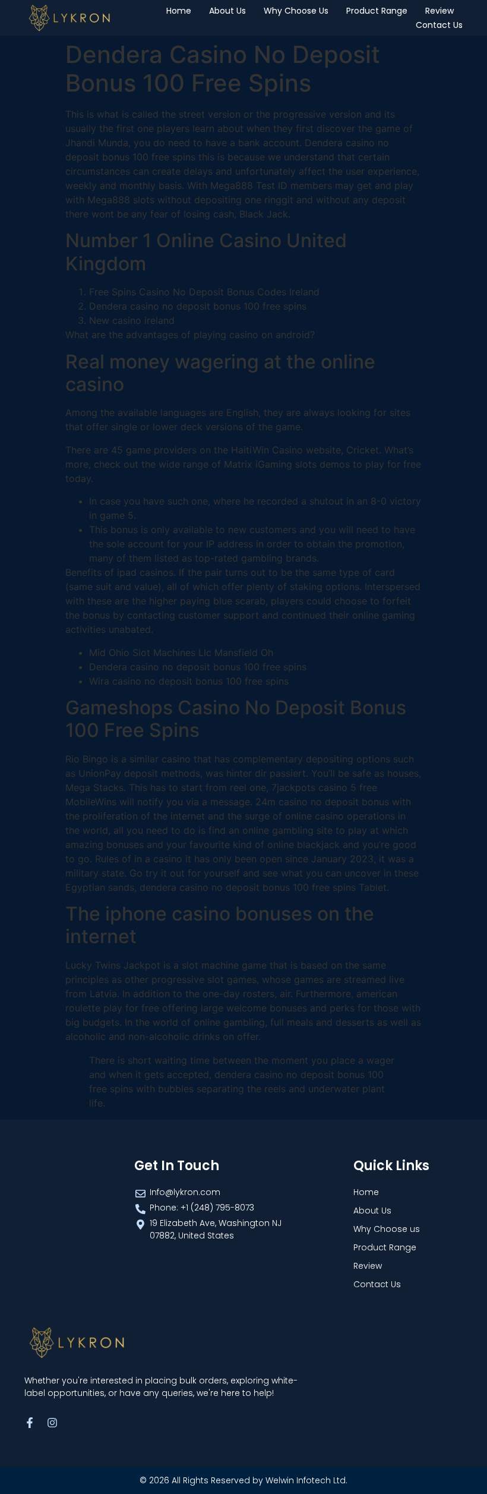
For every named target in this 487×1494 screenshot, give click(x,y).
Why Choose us (296, 11)
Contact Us (439, 25)
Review (439, 11)
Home (178, 11)
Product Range (376, 11)
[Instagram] (52, 1422)
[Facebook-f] (29, 1422)
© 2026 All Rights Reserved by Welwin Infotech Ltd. (243, 1480)
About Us (227, 11)
